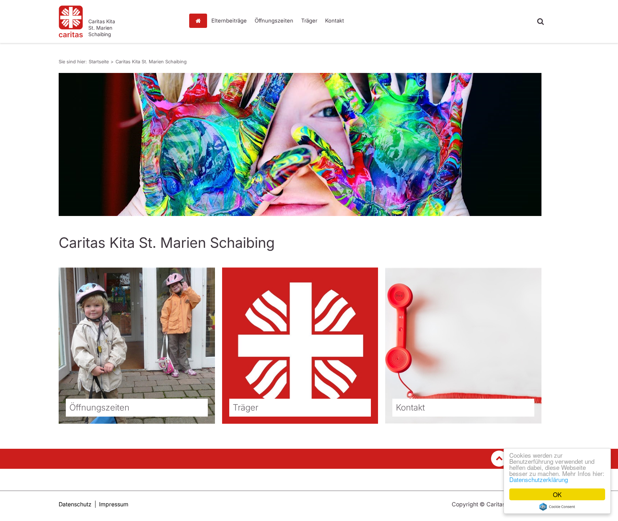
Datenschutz (75, 504)
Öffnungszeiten (274, 20)
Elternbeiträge (229, 20)
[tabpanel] (300, 144)
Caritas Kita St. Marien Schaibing (151, 61)
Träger (309, 20)
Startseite (200, 20)
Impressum (113, 504)
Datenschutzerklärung (538, 479)
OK (557, 494)
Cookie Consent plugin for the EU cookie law (557, 507)
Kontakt (334, 20)
